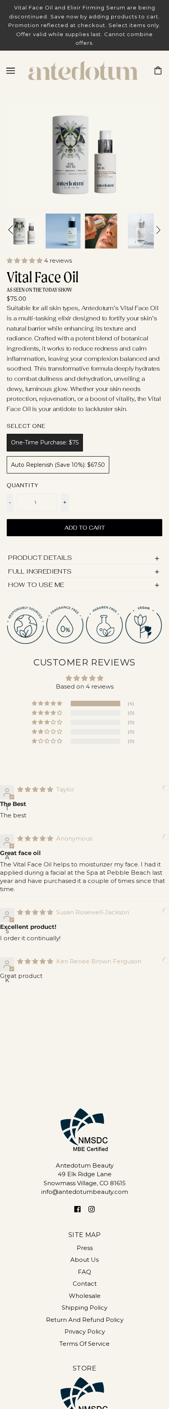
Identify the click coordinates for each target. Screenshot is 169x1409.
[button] (25, 260)
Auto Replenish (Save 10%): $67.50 (58, 464)
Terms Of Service (84, 1343)
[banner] (83, 69)
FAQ (84, 1272)
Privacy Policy (84, 1331)
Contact (85, 1283)
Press (85, 1248)
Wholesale (85, 1295)
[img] (36, 789)
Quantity (23, 485)
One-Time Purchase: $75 (45, 442)
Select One (26, 426)
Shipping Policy (84, 1307)
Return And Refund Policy (84, 1319)
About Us (84, 1259)
